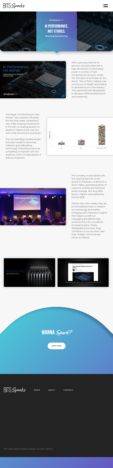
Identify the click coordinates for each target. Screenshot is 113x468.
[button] (105, 5)
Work (37, 390)
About (51, 390)
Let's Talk (56, 346)
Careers (68, 390)
